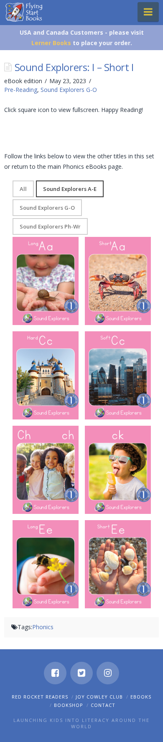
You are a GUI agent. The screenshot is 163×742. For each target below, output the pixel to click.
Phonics (42, 627)
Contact (103, 705)
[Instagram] (108, 673)
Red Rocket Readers (40, 697)
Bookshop (68, 705)
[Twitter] (81, 673)
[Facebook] (55, 673)
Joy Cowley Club (99, 697)
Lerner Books (51, 43)
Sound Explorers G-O (69, 90)
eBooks (140, 697)
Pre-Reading (20, 90)
